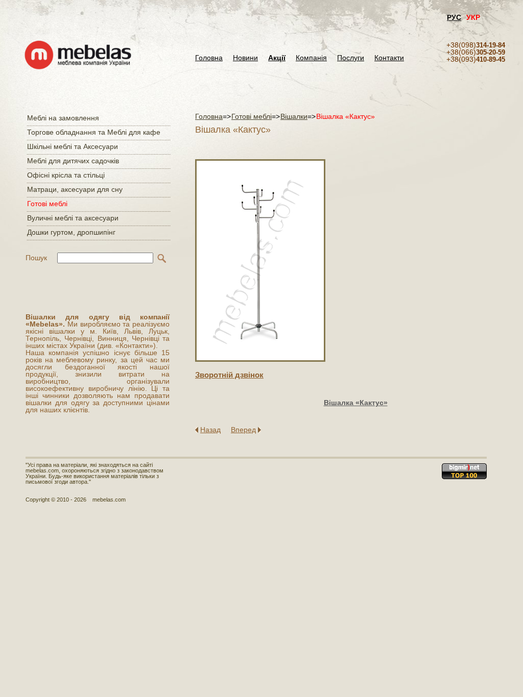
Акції (277, 58)
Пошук (36, 258)
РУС (454, 17)
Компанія (311, 58)
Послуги (350, 58)
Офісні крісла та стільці (66, 175)
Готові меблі (47, 204)
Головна (209, 58)
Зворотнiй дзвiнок (229, 374)
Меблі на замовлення (63, 118)
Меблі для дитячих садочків (73, 161)
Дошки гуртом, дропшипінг (71, 232)
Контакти (389, 58)
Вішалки (293, 116)
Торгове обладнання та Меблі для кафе (93, 132)
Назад (210, 430)
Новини (245, 58)
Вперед (243, 430)
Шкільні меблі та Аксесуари (72, 146)
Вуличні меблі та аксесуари (72, 218)
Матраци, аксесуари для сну (75, 189)
